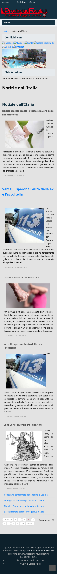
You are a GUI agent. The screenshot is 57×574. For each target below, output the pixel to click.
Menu (7, 22)
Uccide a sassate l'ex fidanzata (21, 277)
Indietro (8, 519)
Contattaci (21, 2)
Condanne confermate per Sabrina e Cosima (26, 494)
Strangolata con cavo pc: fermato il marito (24, 500)
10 (22, 523)
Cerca (32, 2)
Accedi (5, 2)
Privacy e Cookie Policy (30, 563)
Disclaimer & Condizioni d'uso (30, 560)
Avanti (30, 523)
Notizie (6, 31)
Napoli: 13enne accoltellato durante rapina (25, 506)
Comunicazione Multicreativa (39, 550)
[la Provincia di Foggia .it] (24, 11)
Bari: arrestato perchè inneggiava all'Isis (24, 511)
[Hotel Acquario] (24, 58)
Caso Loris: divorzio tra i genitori (23, 424)
